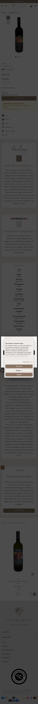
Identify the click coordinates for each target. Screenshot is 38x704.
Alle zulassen (19, 366)
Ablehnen (19, 374)
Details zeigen (26, 362)
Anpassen (18, 370)
